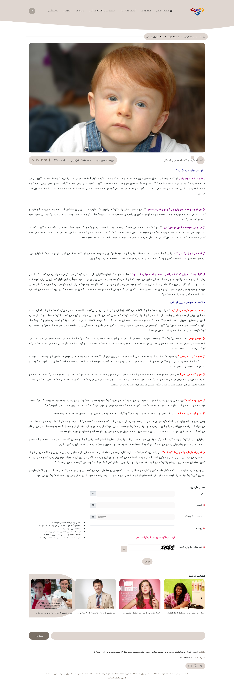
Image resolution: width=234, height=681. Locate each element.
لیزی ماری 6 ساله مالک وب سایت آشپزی (54, 613)
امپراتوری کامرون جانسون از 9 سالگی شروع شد (97, 613)
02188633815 (186, 657)
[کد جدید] (124, 549)
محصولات (146, 11)
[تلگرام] (201, 666)
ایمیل (199, 505)
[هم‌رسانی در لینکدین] (37, 160)
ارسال (147, 561)
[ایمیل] (190, 666)
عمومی (67, 11)
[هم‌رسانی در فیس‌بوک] (49, 160)
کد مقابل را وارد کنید (191, 547)
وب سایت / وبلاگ (195, 516)
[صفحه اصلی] (204, 36)
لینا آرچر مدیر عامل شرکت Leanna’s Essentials (186, 613)
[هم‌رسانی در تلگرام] (41, 160)
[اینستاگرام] (195, 666)
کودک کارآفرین (128, 11)
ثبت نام (39, 636)
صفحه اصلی (163, 11)
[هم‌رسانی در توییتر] (45, 160)
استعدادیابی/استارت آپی (102, 11)
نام (203, 493)
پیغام (199, 528)
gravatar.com (74, 534)
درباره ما (80, 11)
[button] (201, 597)
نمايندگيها (52, 11)
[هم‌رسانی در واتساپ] (33, 160)
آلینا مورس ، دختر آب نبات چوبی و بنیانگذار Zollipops (142, 613)
